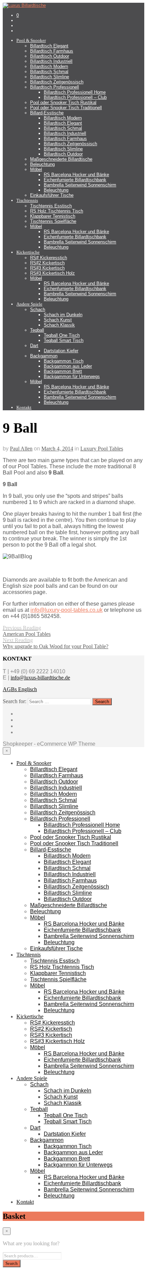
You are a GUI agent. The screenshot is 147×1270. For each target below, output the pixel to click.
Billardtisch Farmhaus (51, 51)
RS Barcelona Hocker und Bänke (76, 174)
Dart (34, 345)
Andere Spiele (29, 304)
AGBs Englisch (20, 689)
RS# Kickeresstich (48, 257)
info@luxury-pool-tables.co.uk (66, 610)
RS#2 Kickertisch (47, 262)
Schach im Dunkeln (63, 314)
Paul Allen (21, 448)
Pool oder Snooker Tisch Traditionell (66, 107)
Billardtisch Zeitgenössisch (56, 81)
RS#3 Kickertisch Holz (52, 273)
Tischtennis (27, 200)
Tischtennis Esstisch (51, 205)
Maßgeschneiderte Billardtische (61, 159)
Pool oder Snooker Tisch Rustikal (63, 102)
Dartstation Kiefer (61, 350)
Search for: (14, 701)
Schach (37, 309)
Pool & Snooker (31, 40)
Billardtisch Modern (49, 66)
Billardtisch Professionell (54, 87)
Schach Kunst (58, 319)
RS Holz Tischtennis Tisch (56, 211)
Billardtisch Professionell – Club (75, 97)
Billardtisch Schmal (49, 71)
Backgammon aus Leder (68, 366)
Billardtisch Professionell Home (75, 92)
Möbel (36, 169)
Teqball (37, 330)
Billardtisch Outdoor (49, 56)
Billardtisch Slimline (49, 76)
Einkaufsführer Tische (52, 195)
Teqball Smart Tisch (63, 340)
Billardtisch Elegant (49, 45)
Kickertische (28, 252)
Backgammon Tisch (63, 361)
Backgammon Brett (63, 371)
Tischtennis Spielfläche (53, 221)
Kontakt (23, 407)
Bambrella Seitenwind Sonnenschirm (80, 184)
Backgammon (43, 355)
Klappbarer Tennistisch (52, 216)
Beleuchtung (42, 164)
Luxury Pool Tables (101, 448)
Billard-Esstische (47, 112)
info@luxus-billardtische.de (40, 677)
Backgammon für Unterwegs (72, 376)
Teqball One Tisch (62, 335)
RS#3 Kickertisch (47, 268)
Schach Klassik (59, 325)
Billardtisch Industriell (51, 61)
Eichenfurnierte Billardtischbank (75, 179)
